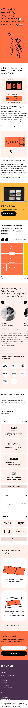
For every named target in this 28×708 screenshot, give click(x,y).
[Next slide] (6, 239)
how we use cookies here (14, 706)
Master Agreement (6, 699)
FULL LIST (24, 421)
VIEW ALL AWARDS (14, 486)
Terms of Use (4, 695)
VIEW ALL (14, 539)
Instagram (3, 672)
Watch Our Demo (8, 213)
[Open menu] (2, 2)
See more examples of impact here (10, 126)
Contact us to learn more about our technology (13, 177)
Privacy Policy (4, 697)
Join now (14, 653)
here (21, 625)
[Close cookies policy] (26, 704)
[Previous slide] (2, 239)
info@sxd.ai (4, 682)
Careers (3, 693)
